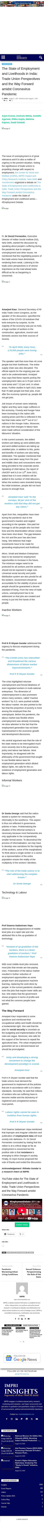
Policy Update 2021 (8, 1496)
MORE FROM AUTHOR (30, 1325)
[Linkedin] (21, 106)
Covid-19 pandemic (20, 1252)
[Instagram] (19, 1319)
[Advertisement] (22, 31)
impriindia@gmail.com (26, 1414)
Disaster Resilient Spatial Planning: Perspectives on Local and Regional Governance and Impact (36, 1334)
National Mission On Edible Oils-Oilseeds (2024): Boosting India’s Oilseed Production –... (28, 1438)
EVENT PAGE (22, 1224)
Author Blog (5, 1499)
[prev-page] (20, 1341)
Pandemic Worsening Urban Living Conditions (10, 1272)
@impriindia (22, 1374)
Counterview (8, 182)
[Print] (32, 106)
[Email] (26, 106)
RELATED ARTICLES (13, 1325)
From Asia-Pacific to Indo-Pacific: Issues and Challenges (7, 1332)
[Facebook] (4, 106)
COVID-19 (10, 1252)
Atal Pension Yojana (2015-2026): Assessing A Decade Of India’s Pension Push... (29, 1450)
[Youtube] (28, 1319)
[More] (35, 1258)
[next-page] (23, 1341)
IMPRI (6, 98)
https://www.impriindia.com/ (22, 1299)
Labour (30, 1252)
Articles (4, 1507)
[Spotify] (27, 1419)
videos (3, 1492)
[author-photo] (22, 1288)
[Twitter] (9, 106)
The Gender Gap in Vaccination (22, 1331)
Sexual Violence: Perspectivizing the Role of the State (33, 1273)
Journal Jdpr (5, 1503)
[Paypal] (22, 1419)
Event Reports (7, 64)
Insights (4, 1485)
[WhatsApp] (15, 106)
